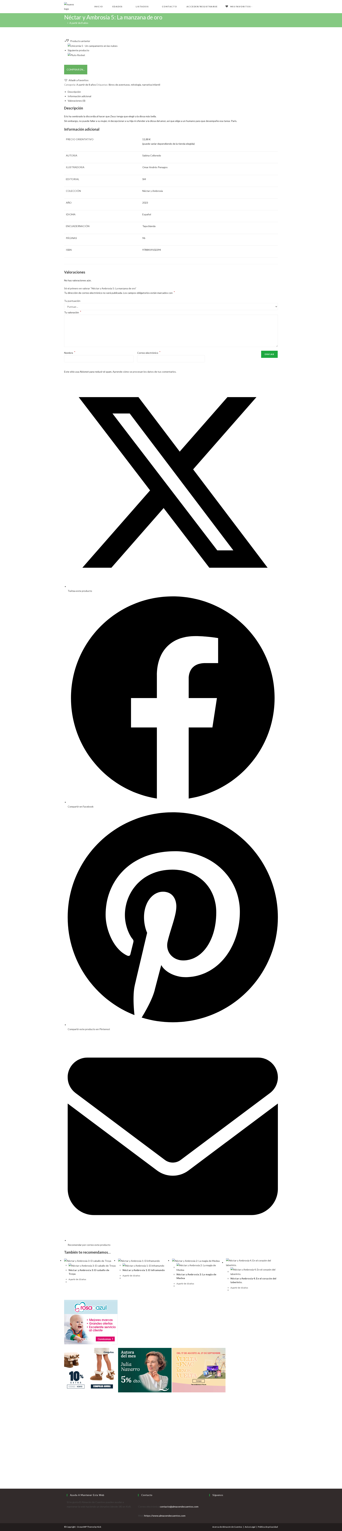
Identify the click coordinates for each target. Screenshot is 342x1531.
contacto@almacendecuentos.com (179, 1506)
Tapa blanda (149, 226)
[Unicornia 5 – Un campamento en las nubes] (93, 45)
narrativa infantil (151, 84)
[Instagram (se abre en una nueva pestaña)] (276, 6)
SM (144, 179)
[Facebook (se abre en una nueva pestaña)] (265, 6)
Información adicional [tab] (79, 96)
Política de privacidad (268, 1526)
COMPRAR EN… (76, 69)
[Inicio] (65, 23)
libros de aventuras (119, 84)
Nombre (69, 352)
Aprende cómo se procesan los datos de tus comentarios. (144, 371)
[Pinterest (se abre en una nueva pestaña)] (271, 6)
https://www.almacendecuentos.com (164, 1515)
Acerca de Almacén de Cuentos (227, 1526)
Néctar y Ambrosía (152, 190)
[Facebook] (210, 1506)
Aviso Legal (250, 1526)
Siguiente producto (78, 50)
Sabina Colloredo (151, 155)
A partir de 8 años (78, 23)
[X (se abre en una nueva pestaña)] (259, 6)
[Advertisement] (171, 1450)
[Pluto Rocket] (76, 54)
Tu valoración (72, 312)
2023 (145, 202)
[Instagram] (210, 1511)
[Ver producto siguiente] (91, 50)
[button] (76, 80)
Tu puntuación (72, 300)
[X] (210, 1502)
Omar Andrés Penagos (155, 167)
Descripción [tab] (74, 91)
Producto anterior (80, 41)
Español (146, 214)
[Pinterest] (210, 1515)
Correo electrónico (148, 352)
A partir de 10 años (77, 1279)
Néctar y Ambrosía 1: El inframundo (144, 1270)
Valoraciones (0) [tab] (76, 100)
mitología (136, 84)
